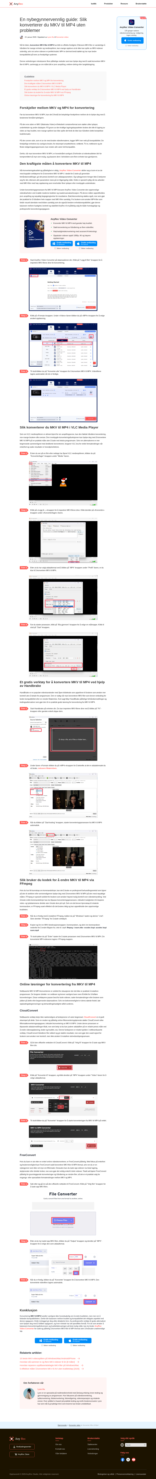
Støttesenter (92, 1444)
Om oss (58, 1444)
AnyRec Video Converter (70, 170)
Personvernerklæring (125, 1474)
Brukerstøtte (141, 4)
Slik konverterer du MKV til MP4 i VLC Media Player (45, 86)
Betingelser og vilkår (106, 1474)
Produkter (108, 4)
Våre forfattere (61, 1453)
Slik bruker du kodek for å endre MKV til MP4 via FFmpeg (47, 92)
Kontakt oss (60, 1449)
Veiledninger (92, 1453)
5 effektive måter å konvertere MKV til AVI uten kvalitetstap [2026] (49, 1369)
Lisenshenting (93, 1449)
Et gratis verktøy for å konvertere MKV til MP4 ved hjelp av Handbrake (52, 89)
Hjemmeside (62, 1425)
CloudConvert (90, 1017)
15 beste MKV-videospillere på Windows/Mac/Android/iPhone (47, 1358)
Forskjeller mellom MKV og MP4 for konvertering (43, 80)
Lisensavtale (141, 1474)
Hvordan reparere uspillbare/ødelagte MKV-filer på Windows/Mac (49, 1365)
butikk (93, 4)
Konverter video (62, 37)
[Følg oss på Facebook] (122, 1459)
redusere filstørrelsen (47, 768)
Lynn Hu (51, 37)
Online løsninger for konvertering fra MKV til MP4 (44, 95)
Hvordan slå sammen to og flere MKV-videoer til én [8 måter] (47, 1362)
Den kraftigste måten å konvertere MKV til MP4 (43, 83)
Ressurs (124, 4)
